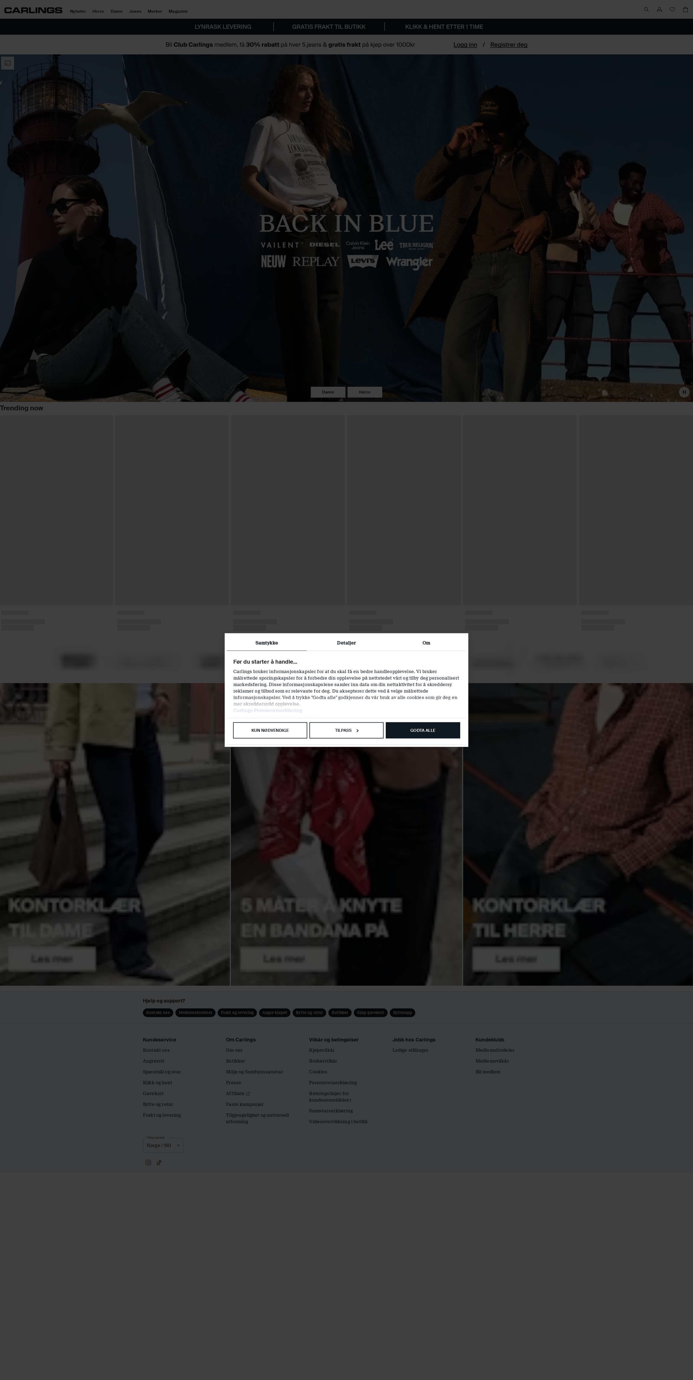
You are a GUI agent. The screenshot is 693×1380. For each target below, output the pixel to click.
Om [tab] (426, 642)
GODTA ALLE (422, 730)
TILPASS (343, 730)
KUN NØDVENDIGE (270, 730)
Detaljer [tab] (346, 642)
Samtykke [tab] (267, 642)
